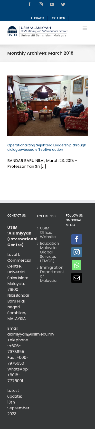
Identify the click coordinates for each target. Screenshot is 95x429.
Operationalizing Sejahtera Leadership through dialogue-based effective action (46, 147)
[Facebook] (76, 239)
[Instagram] (76, 252)
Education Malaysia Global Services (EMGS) (48, 252)
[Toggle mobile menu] (85, 28)
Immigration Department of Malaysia (48, 274)
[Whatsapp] (76, 265)
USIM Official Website (48, 232)
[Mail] (76, 278)
